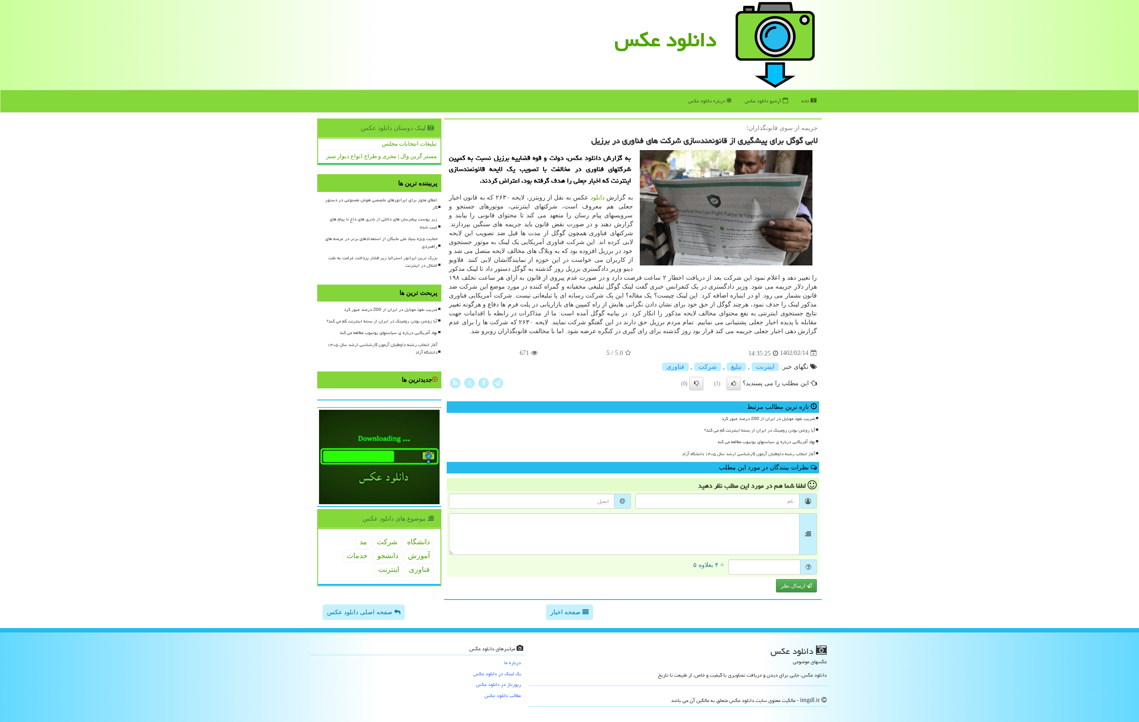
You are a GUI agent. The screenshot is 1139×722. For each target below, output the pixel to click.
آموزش (419, 555)
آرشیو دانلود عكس (764, 101)
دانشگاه (418, 542)
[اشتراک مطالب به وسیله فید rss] (455, 382)
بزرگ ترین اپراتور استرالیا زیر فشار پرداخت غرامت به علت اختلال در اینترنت (382, 261)
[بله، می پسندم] (734, 383)
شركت (708, 366)
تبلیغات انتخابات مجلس (409, 143)
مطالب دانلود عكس (503, 695)
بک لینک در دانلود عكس (497, 673)
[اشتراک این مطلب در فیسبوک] (483, 382)
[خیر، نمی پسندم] (696, 383)
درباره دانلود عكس (707, 101)
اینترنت (765, 366)
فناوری (675, 366)
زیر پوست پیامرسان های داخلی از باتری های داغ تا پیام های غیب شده (383, 223)
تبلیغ (736, 366)
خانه (806, 101)
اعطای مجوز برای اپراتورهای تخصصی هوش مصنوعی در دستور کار (381, 204)
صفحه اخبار (566, 612)
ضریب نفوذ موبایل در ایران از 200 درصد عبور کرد (768, 418)
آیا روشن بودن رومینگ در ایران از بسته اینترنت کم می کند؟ (759, 430)
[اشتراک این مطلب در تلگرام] (498, 382)
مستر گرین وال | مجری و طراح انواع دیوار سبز (381, 156)
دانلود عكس (665, 39)
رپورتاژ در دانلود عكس (498, 684)
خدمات (357, 555)
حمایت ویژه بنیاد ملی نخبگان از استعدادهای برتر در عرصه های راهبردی (381, 242)
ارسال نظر (794, 586)
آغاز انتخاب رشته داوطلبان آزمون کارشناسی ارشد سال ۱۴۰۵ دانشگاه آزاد (748, 453)
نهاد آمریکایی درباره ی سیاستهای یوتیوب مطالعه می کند (766, 441)
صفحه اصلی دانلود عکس (360, 612)
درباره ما (512, 662)
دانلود (597, 197)
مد (363, 542)
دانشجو (387, 555)
